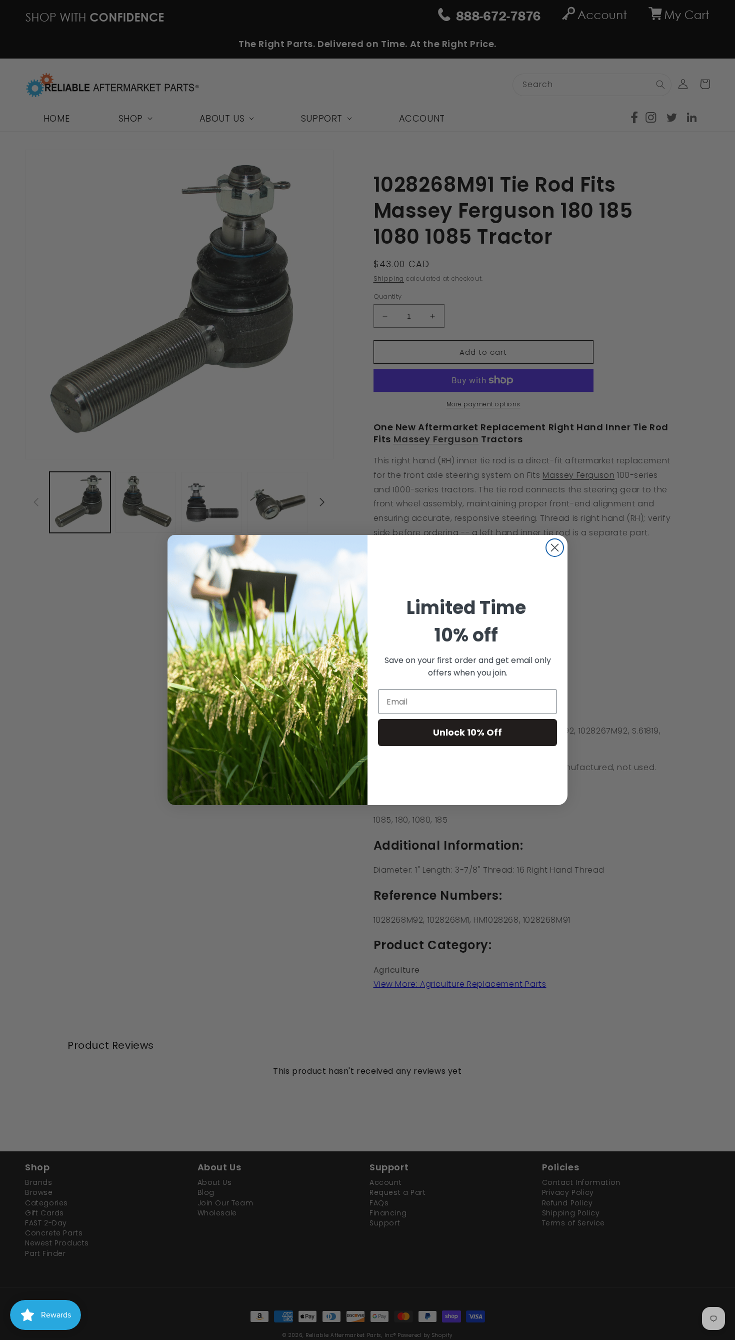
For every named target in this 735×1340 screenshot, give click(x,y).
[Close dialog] (555, 547)
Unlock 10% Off (467, 732)
